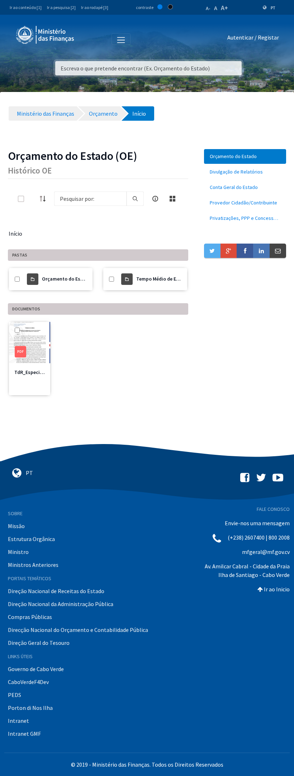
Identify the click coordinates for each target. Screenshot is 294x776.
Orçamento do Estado (66, 279)
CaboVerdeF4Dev (28, 681)
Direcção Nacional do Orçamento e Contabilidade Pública (78, 629)
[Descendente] (45, 198)
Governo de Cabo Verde (36, 669)
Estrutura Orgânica (31, 538)
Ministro (18, 551)
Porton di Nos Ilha (30, 707)
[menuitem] (245, 156)
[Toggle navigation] (85, 39)
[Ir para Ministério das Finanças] (45, 35)
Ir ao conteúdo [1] (26, 7)
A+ (224, 8)
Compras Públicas (30, 616)
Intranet (18, 720)
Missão (16, 526)
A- (208, 8)
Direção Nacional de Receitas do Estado (56, 591)
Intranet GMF (24, 733)
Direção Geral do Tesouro (39, 642)
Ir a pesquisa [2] (61, 7)
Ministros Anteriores (33, 564)
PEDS (14, 694)
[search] (135, 198)
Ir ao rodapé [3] (94, 7)
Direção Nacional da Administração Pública (60, 604)
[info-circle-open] (155, 198)
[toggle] (32, 199)
